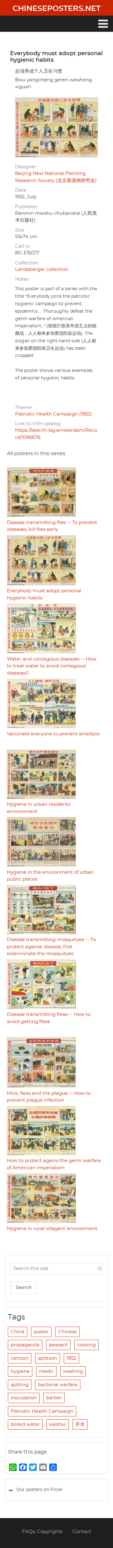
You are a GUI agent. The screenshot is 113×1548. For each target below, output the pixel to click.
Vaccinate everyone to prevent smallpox (53, 734)
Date (20, 190)
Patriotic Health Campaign (42, 1411)
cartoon (20, 1358)
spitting (20, 1384)
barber (54, 1398)
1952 (71, 1358)
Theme (23, 407)
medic (46, 1371)
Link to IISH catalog (38, 423)
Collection (26, 263)
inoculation (24, 1398)
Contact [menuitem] (82, 1531)
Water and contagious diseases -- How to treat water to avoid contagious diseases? (51, 666)
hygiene (20, 1371)
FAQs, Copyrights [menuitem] (42, 1531)
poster (41, 1331)
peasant (58, 1345)
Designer (25, 167)
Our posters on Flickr (39, 1490)
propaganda (25, 1345)
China (17, 1331)
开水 (80, 1424)
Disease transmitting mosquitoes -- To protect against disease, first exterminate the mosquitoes (51, 946)
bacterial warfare (58, 1384)
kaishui (57, 1424)
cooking (86, 1345)
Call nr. (23, 246)
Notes (22, 279)
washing (73, 1371)
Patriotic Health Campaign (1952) (53, 414)
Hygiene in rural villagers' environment (52, 1228)
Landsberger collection (41, 269)
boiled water (25, 1424)
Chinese (67, 1331)
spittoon (47, 1358)
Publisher (26, 206)
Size (19, 230)
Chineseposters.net (56, 8)
